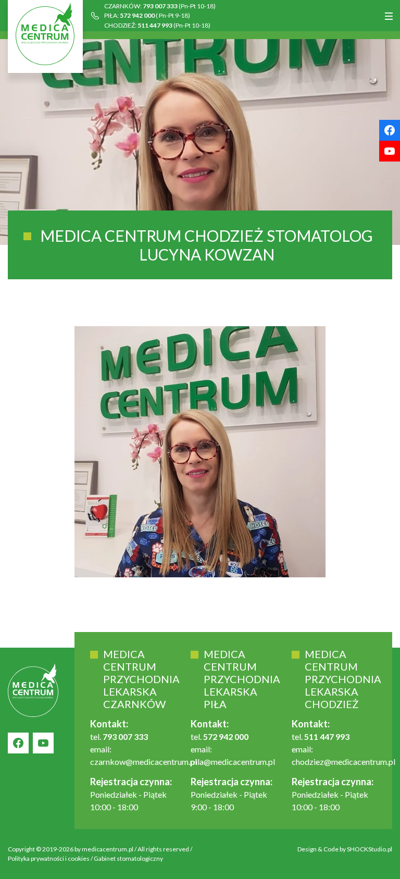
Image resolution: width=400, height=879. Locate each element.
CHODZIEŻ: (157, 25)
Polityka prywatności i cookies (49, 858)
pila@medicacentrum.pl (233, 761)
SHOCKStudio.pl (369, 849)
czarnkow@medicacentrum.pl (143, 761)
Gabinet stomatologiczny (128, 858)
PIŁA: (147, 15)
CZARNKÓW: (160, 6)
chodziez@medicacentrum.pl (343, 761)
